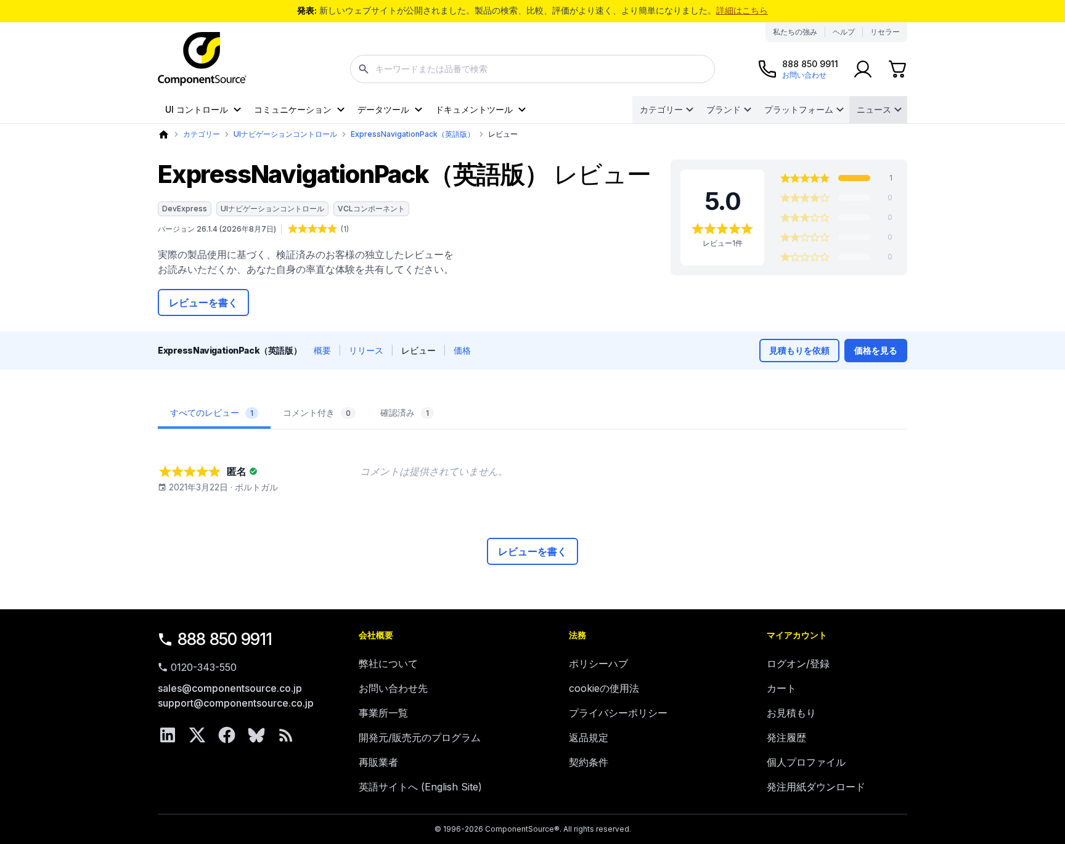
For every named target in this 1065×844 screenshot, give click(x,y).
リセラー (885, 31)
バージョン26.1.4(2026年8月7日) (217, 228)
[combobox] (532, 69)
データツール (383, 109)
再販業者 (378, 762)
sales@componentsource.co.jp (230, 688)
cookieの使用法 (604, 688)
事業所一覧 (383, 713)
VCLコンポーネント (371, 208)
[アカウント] (863, 69)
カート (781, 688)
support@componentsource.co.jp (236, 703)
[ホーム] (163, 134)
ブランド (723, 109)
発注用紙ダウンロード (816, 787)
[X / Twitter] (197, 735)
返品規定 (588, 737)
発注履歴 (786, 737)
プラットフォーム (798, 109)
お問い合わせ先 (393, 688)
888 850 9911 (225, 639)
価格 (462, 350)
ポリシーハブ (598, 663)
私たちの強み (795, 31)
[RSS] (286, 735)
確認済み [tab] (404, 412)
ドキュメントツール (474, 109)
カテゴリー (661, 109)
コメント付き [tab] (317, 412)
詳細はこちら (742, 10)
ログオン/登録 (798, 663)
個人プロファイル (806, 762)
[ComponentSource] (202, 59)
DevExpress (184, 208)
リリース (366, 350)
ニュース (874, 109)
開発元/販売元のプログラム (420, 737)
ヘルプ (844, 31)
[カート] (897, 69)
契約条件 (588, 762)
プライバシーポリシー (618, 713)
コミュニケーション (293, 109)
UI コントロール (196, 109)
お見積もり (791, 713)
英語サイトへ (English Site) (420, 787)
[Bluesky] (256, 735)
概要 (322, 350)
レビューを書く (203, 302)
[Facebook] (227, 735)
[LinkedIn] (168, 735)
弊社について (388, 663)
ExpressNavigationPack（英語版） (413, 134)
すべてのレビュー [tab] (211, 412)
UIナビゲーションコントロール (285, 134)
